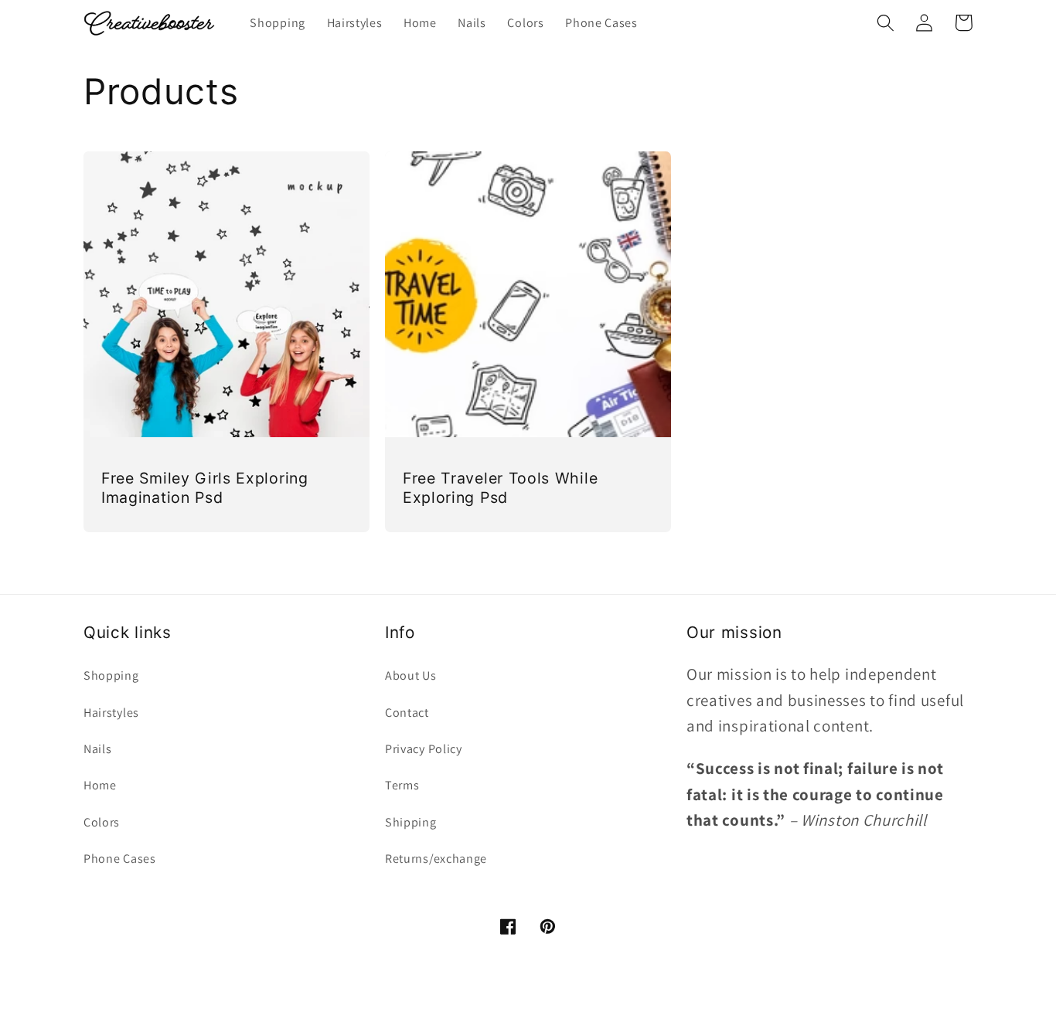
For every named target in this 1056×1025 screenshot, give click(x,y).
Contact (407, 712)
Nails (97, 749)
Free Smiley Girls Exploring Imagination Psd (204, 488)
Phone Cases (119, 858)
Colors (101, 822)
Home (100, 785)
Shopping (111, 675)
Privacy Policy (423, 749)
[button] (885, 22)
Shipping (411, 822)
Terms (402, 785)
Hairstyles (111, 712)
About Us (411, 675)
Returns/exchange (436, 858)
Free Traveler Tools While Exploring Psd (500, 488)
